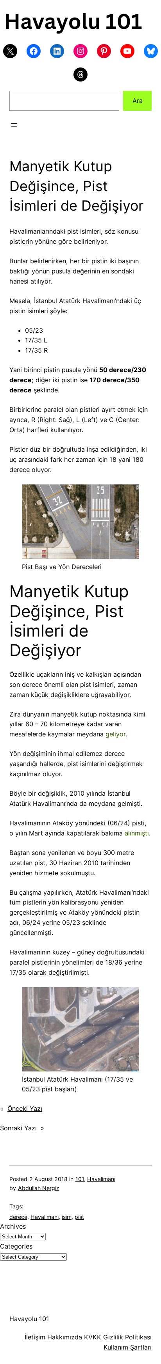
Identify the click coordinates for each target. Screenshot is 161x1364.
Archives (13, 1226)
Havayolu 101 (29, 1319)
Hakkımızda (63, 1337)
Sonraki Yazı (18, 1128)
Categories (16, 1246)
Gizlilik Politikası (127, 1337)
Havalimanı (101, 1179)
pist (79, 1216)
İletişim (35, 1337)
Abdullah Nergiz (38, 1188)
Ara (137, 101)
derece (18, 1216)
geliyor (115, 734)
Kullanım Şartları (128, 1347)
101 (79, 1179)
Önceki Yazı (24, 1108)
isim (67, 1216)
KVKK (92, 1337)
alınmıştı (137, 833)
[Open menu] (14, 124)
